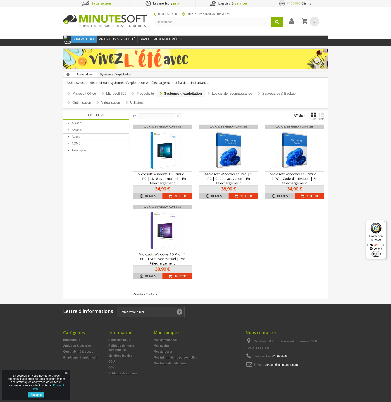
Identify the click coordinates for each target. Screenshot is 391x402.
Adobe (75, 136)
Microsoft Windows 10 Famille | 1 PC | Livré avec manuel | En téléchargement (162, 178)
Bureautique (71, 340)
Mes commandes (165, 340)
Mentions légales (120, 355)
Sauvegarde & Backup (279, 93)
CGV (111, 367)
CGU (111, 361)
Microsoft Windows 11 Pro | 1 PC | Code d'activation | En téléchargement (228, 178)
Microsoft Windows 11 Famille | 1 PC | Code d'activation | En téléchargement (294, 178)
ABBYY (76, 123)
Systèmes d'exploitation (183, 93)
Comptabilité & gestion (79, 351)
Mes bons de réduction (170, 363)
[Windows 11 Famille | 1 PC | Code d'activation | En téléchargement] (294, 150)
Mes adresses (163, 351)
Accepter (36, 394)
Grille (313, 119)
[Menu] (383, 223)
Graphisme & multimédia (80, 357)
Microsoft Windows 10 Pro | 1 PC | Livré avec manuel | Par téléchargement (162, 258)
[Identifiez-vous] (291, 21)
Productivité (145, 93)
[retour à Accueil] (68, 74)
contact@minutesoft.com (281, 364)
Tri (134, 116)
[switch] (376, 254)
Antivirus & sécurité (77, 345)
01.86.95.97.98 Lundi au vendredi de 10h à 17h (194, 14)
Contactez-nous (119, 340)
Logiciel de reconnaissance (232, 93)
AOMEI (76, 143)
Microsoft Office (84, 93)
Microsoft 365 (116, 93)
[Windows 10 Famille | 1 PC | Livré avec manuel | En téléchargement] (162, 150)
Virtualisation (110, 102)
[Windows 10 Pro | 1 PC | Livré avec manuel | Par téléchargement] (162, 230)
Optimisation (81, 102)
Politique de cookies (122, 373)
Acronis (76, 130)
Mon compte (166, 332)
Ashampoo (78, 150)
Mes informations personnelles (175, 357)
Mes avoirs (161, 345)
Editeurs (96, 115)
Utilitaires (137, 102)
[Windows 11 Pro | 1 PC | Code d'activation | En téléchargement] (228, 150)
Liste (321, 119)
